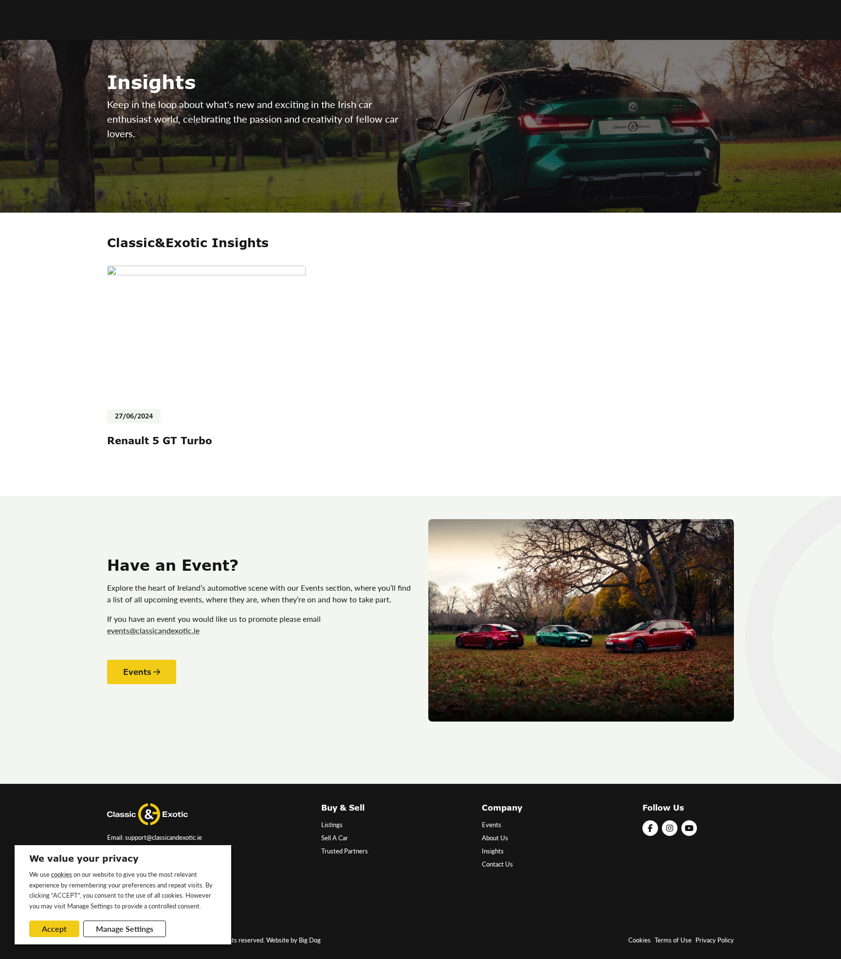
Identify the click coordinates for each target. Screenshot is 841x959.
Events (137, 672)
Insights (493, 851)
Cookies (639, 940)
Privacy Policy (714, 940)
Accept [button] (54, 928)
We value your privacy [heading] (84, 858)
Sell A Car (334, 837)
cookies (61, 874)
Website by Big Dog (293, 940)
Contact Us (497, 864)
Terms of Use (673, 940)
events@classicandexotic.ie (153, 630)
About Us (495, 837)
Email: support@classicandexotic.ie (154, 837)
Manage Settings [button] (124, 928)
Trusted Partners (344, 851)
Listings (332, 824)
